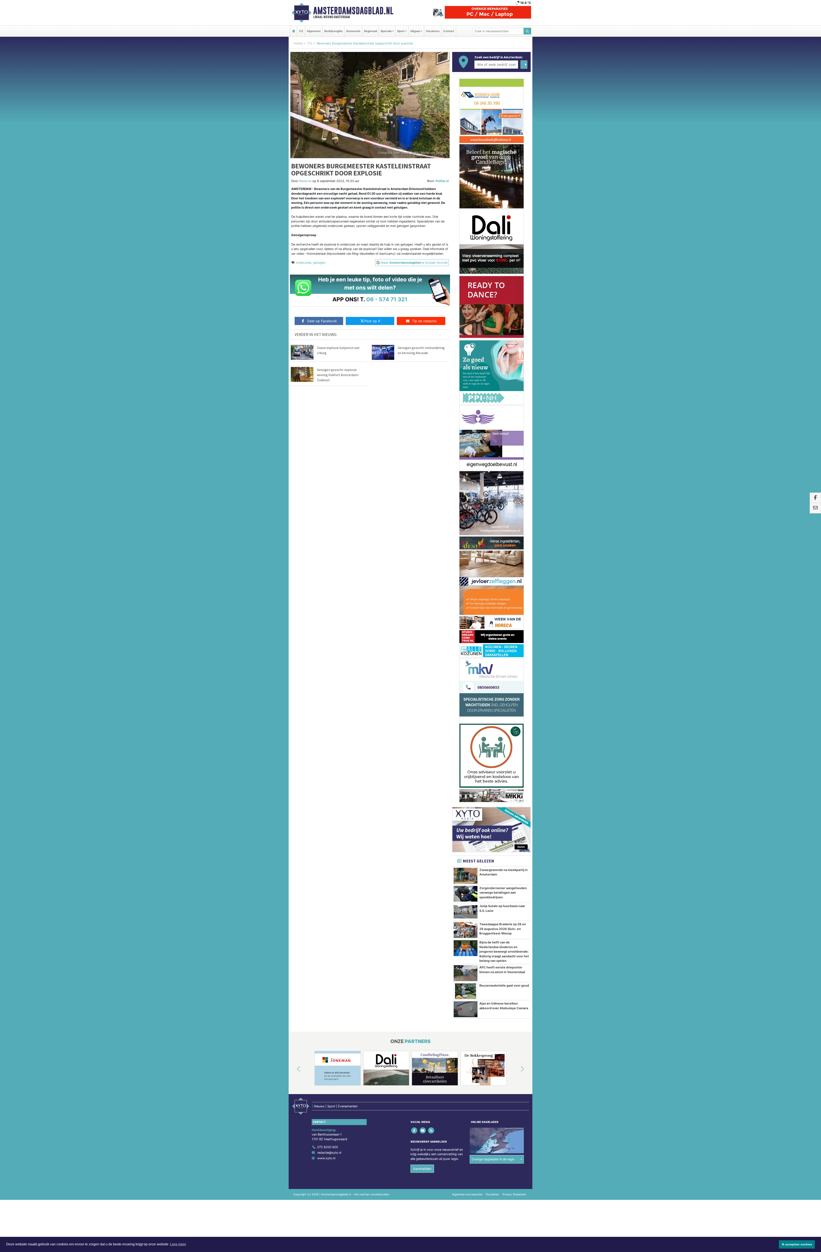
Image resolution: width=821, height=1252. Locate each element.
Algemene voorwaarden (467, 984)
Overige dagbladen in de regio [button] (493, 949)
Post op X (372, 321)
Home (298, 43)
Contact (448, 31)
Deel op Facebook (322, 321)
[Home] (293, 31)
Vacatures (433, 31)
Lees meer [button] (178, 1244)
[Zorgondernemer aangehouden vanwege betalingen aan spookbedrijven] (465, 683)
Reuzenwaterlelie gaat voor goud (504, 775)
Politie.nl (442, 181)
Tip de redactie (424, 321)
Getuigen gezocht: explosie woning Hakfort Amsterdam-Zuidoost (338, 375)
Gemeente (353, 31)
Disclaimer (492, 984)
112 (301, 31)
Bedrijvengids (333, 31)
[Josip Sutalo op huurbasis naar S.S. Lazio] (465, 701)
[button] (294, 858)
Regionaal (370, 31)
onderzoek (303, 262)
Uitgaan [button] (415, 31)
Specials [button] (386, 31)
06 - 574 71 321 (387, 299)
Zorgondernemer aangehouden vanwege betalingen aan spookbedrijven (503, 682)
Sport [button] (401, 31)
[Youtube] (423, 920)
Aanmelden (422, 958)
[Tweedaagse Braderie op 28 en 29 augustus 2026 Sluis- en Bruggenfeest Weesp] (465, 720)
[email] (815, 508)
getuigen (319, 262)
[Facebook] (414, 920)
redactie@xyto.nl (329, 942)
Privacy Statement (514, 984)
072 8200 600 (327, 937)
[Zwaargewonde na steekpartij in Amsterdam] (465, 665)
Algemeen (314, 31)
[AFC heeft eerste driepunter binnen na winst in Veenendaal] (465, 763)
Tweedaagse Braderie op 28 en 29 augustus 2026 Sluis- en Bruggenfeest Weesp (502, 718)
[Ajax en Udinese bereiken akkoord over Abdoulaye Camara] (465, 799)
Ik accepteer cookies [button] (797, 1244)
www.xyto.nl (326, 947)
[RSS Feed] (431, 920)
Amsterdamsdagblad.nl (353, 11)
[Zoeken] (527, 31)
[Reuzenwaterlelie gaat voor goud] (465, 781)
